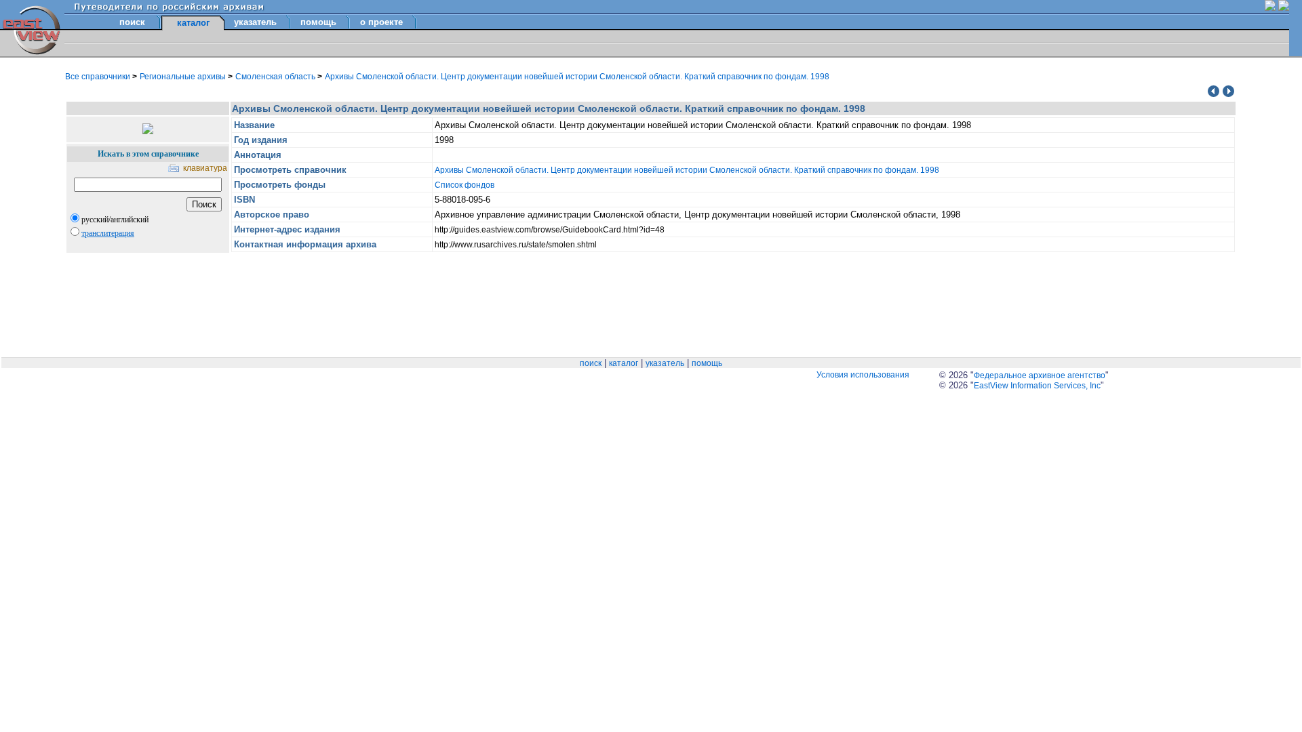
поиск (132, 22)
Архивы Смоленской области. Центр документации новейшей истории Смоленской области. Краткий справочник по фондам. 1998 (577, 76)
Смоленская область (276, 76)
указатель (255, 22)
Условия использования (862, 375)
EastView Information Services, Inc (1037, 385)
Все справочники (98, 76)
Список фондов (464, 185)
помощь (318, 22)
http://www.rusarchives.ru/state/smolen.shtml (516, 244)
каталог (623, 363)
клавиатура (205, 168)
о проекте (381, 22)
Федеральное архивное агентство (1039, 375)
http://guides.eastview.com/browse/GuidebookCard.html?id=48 (550, 230)
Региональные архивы (184, 76)
